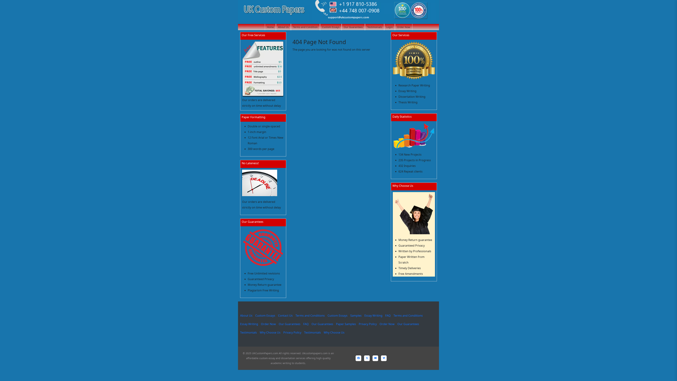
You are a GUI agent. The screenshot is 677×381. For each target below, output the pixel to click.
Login (389, 27)
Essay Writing (373, 316)
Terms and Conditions (310, 316)
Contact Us (285, 316)
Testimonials (374, 27)
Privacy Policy (368, 324)
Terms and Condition (305, 27)
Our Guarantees (353, 27)
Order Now (403, 27)
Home (270, 27)
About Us (283, 27)
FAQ (388, 316)
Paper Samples (346, 324)
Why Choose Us (270, 332)
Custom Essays (331, 27)
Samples (356, 316)
